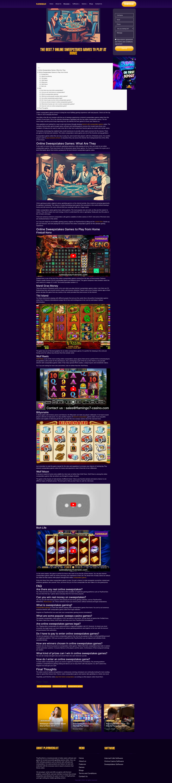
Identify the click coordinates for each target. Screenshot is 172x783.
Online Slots (110, 720)
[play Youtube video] (73, 256)
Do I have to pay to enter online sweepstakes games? (56, 100)
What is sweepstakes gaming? (50, 94)
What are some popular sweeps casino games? (55, 96)
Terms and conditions (125, 42)
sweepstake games (59, 686)
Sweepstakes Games (79, 720)
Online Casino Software (114, 761)
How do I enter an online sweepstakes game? (54, 106)
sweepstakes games (75, 686)
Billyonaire (45, 82)
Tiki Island (44, 78)
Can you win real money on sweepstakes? (53, 92)
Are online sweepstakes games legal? (52, 98)
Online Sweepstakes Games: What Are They (51, 70)
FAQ (40, 88)
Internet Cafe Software (113, 758)
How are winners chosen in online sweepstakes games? (57, 102)
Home (51, 4)
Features (82, 764)
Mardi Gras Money (47, 76)
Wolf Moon (45, 84)
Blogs (91, 4)
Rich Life (43, 86)
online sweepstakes (44, 686)
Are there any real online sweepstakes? (52, 90)
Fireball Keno (45, 74)
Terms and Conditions (88, 773)
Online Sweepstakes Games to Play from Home (53, 72)
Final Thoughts (43, 108)
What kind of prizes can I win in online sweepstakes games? (58, 104)
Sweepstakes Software (113, 764)
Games (81, 767)
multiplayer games (45, 720)
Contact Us (98, 4)
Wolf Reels (45, 80)
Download (129, 4)
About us (58, 4)
